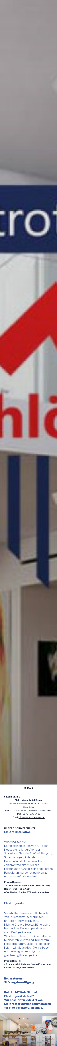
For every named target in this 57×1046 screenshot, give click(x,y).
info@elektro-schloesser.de (32, 817)
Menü (30, 788)
